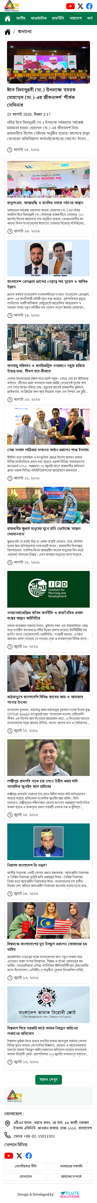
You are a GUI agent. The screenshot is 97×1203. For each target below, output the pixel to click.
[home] (7, 18)
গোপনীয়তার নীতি (26, 1166)
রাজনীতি (58, 18)
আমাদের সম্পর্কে (71, 1176)
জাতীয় (20, 18)
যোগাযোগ (25, 1176)
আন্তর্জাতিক (39, 18)
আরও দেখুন (49, 1080)
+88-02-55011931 (39, 1136)
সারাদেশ (76, 18)
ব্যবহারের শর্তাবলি (71, 1166)
